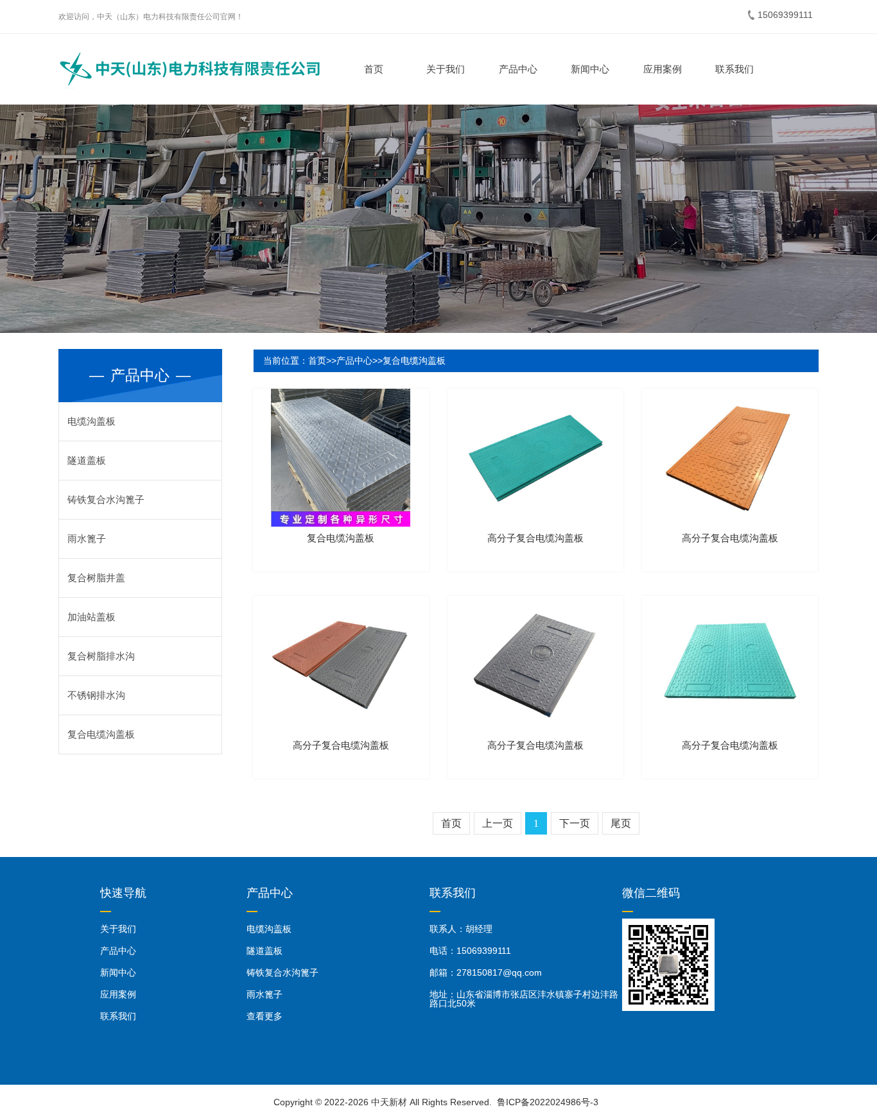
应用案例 (662, 69)
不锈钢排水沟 (96, 695)
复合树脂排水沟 (101, 655)
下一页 (574, 823)
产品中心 (518, 69)
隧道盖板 (86, 460)
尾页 (621, 823)
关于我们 (445, 69)
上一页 (497, 823)
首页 (373, 69)
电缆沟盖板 (91, 421)
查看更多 (264, 1016)
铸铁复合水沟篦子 (105, 499)
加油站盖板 (91, 616)
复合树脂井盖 (96, 577)
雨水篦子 (86, 538)
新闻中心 (590, 69)
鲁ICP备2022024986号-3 (547, 1102)
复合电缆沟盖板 (101, 734)
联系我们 (734, 69)
